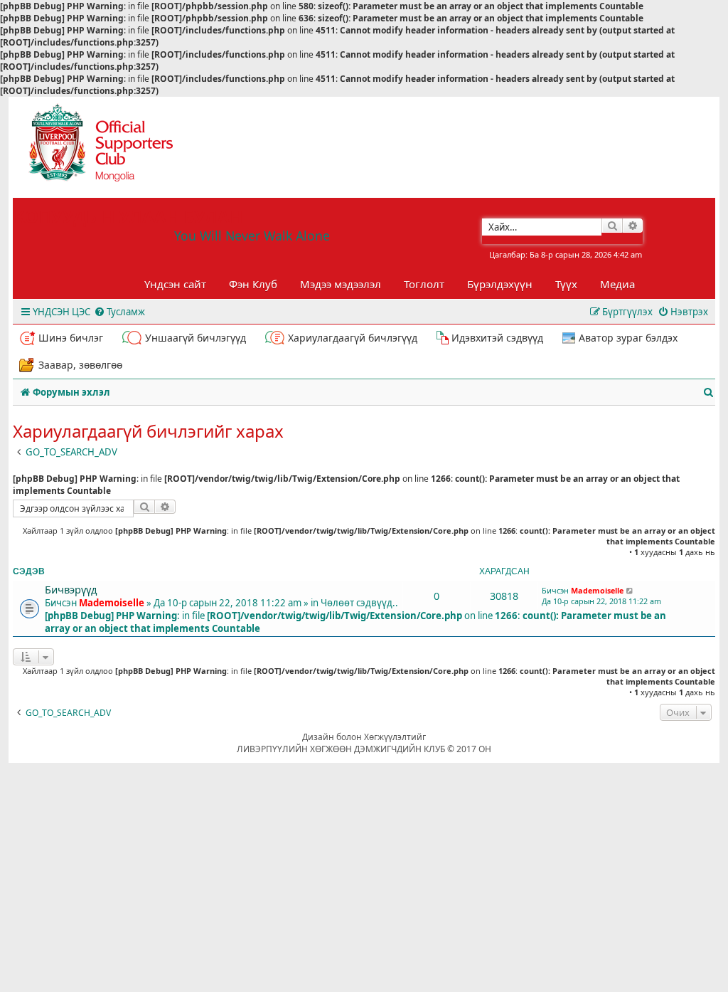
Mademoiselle (111, 602)
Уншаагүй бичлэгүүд (195, 337)
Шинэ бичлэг (70, 337)
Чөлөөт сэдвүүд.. (359, 602)
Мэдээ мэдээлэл (340, 284)
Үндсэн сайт (175, 284)
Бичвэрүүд (71, 589)
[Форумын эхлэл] (114, 147)
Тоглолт (424, 284)
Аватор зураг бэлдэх (628, 337)
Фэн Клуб (253, 284)
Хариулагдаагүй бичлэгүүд (352, 337)
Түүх (566, 284)
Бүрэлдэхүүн (499, 284)
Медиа (617, 284)
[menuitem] (119, 312)
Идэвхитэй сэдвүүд (497, 337)
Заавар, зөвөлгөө (80, 364)
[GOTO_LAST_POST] (630, 590)
